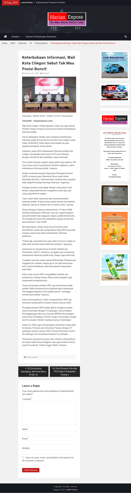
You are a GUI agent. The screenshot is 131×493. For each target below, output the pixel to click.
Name (25, 429)
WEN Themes (72, 490)
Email (24, 439)
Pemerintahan (32, 357)
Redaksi (15, 36)
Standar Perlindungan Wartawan (40, 36)
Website (26, 448)
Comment (26, 399)
